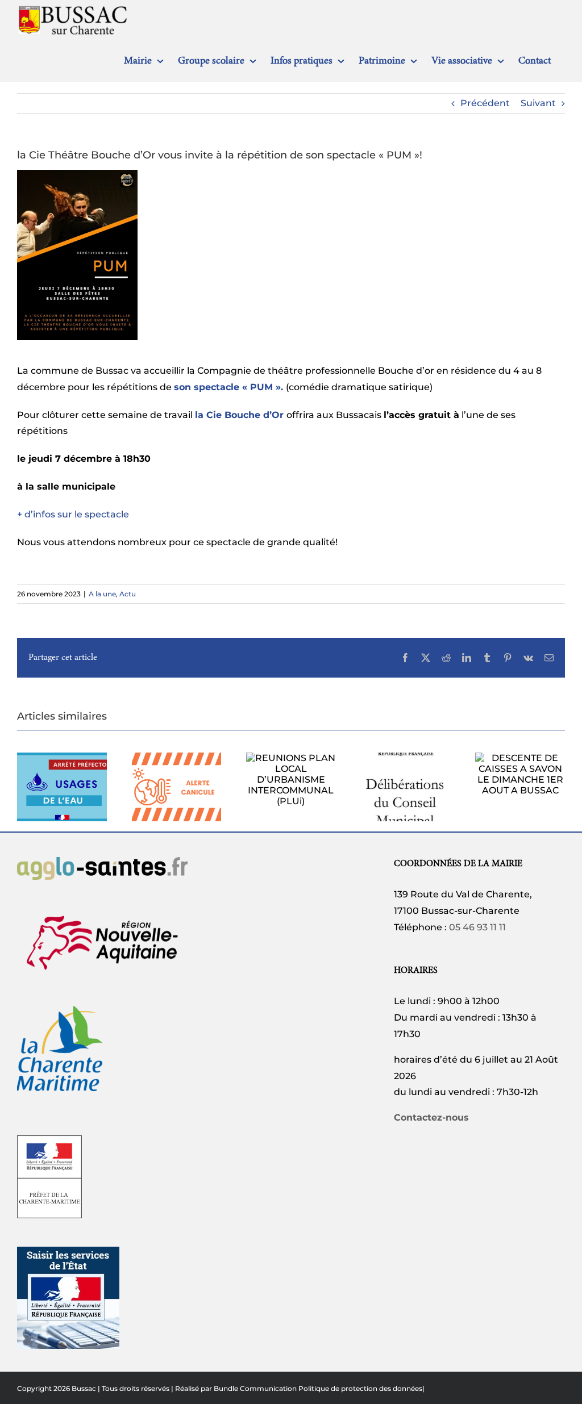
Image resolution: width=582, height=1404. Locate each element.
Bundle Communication (255, 1388)
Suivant (538, 103)
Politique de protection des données (360, 1388)
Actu (127, 594)
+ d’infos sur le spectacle (73, 514)
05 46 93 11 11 (477, 927)
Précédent (485, 103)
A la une (102, 594)
